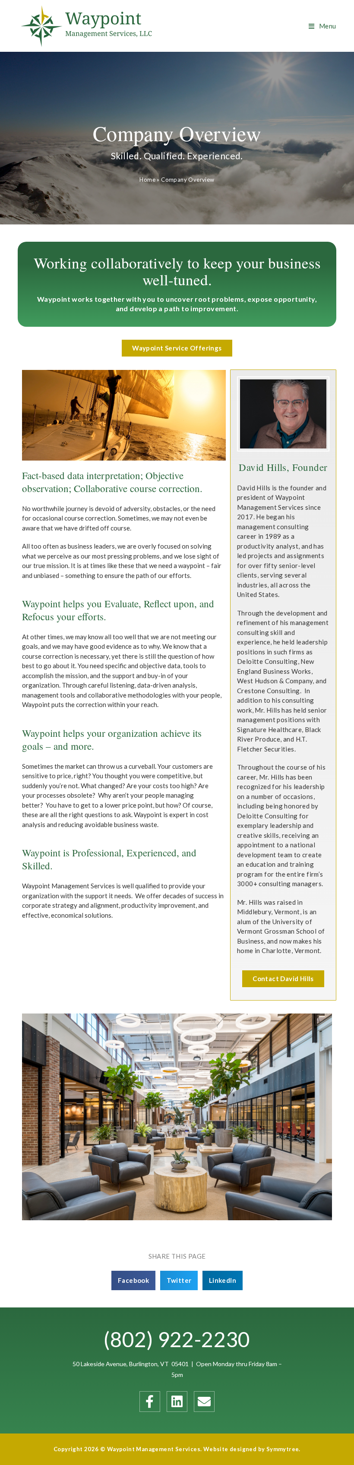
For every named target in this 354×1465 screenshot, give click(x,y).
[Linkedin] (177, 1401)
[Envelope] (204, 1401)
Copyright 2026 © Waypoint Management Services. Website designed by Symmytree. (177, 1449)
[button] (177, 348)
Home (147, 179)
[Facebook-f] (149, 1401)
